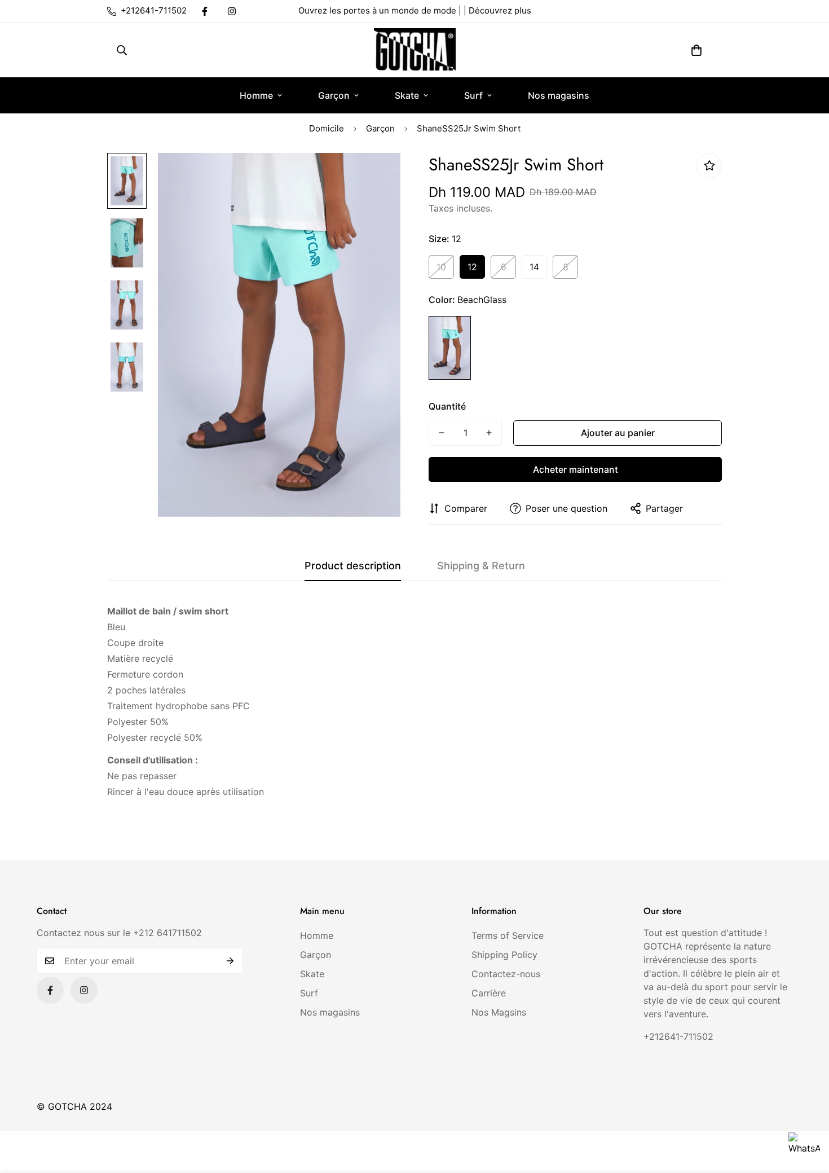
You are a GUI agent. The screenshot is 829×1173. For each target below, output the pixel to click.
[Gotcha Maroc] (415, 50)
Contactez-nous (505, 973)
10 (441, 267)
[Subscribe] (230, 961)
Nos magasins (558, 95)
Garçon (334, 95)
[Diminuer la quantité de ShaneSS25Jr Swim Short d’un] (441, 432)
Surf (473, 95)
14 (534, 267)
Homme (256, 95)
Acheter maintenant (575, 469)
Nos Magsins (498, 1012)
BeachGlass (450, 348)
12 (472, 267)
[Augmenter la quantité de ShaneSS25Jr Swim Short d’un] (489, 432)
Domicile (326, 128)
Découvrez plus (500, 10)
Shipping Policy (504, 954)
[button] (696, 50)
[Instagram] (231, 11)
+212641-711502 (678, 1036)
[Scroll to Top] (807, 1111)
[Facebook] (204, 11)
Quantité (447, 406)
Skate (407, 95)
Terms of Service (507, 935)
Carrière (488, 993)
